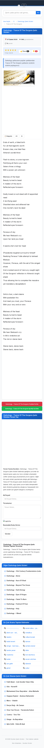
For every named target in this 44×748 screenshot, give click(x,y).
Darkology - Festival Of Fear (17, 604)
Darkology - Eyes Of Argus (16, 594)
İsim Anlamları (16, 743)
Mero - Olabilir (12, 700)
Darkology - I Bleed (14, 613)
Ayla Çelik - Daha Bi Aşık (16, 724)
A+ (17, 136)
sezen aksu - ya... (31, 628)
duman (27, 641)
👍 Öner (24, 51)
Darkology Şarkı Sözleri (25, 21)
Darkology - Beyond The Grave (18, 585)
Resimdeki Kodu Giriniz (11, 525)
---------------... (12, 628)
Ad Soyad (6, 495)
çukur (27, 668)
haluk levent (10, 641)
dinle (27, 650)
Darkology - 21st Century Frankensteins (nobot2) (25, 571)
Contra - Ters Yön (13, 715)
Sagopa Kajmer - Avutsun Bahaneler (20, 696)
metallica (28, 633)
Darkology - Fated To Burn (16, 599)
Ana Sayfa (6, 21)
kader (8, 659)
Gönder (7, 534)
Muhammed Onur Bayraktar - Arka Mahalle (23, 691)
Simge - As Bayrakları (15, 719)
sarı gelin (9, 664)
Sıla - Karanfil (12, 686)
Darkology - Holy (13, 608)
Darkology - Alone (13, 576)
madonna (9, 655)
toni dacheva (30, 655)
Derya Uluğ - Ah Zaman (15, 705)
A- (22, 136)
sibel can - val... (12, 633)
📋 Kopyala (8, 136)
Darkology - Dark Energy (16, 590)
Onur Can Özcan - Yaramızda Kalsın (20, 710)
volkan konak (30, 637)
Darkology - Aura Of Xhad (16, 580)
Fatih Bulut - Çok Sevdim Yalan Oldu (20, 682)
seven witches (30, 659)
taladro (8, 637)
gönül (8, 668)
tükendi (28, 664)
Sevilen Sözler (27, 743)
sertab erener (30, 646)
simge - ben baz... (13, 646)
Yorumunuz (7, 503)
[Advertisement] (22, 109)
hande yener (10, 650)
